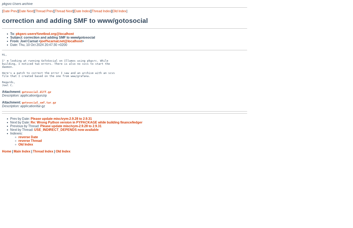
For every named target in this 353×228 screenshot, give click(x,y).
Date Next (26, 11)
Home (6, 151)
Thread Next (64, 11)
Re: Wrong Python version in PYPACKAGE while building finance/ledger (86, 122)
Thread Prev (44, 11)
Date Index (82, 11)
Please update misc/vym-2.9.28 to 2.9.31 (61, 118)
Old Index (119, 11)
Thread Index (101, 11)
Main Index (22, 151)
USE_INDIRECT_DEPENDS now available (66, 129)
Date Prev (10, 11)
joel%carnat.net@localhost (61, 41)
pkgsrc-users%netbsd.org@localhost (45, 34)
